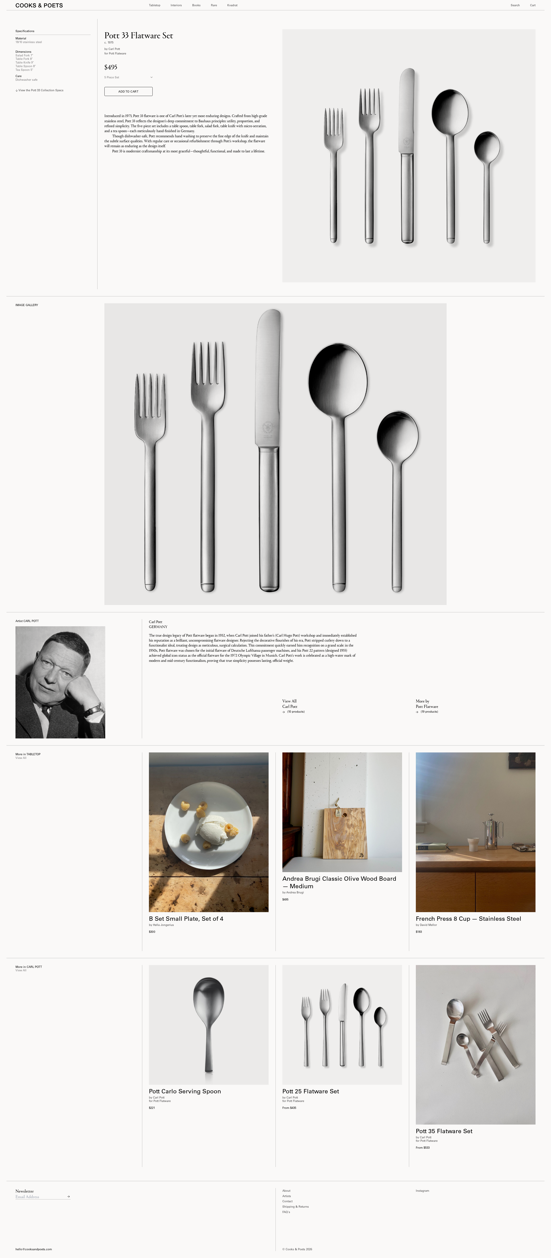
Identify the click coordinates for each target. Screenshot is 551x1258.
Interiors (176, 5)
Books (196, 5)
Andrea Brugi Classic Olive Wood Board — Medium (340, 882)
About (286, 1190)
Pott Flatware (117, 53)
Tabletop (154, 5)
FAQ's (286, 1212)
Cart (533, 5)
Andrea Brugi (295, 892)
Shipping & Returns (295, 1206)
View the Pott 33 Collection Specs (40, 90)
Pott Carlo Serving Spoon (185, 1091)
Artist (27, 621)
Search (515, 5)
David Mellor (428, 925)
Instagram (422, 1190)
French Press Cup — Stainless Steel (468, 918)
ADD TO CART (128, 91)
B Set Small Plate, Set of (186, 918)
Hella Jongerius (163, 925)
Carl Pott (114, 49)
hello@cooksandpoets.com (33, 1249)
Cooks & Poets (296, 1249)
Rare (214, 5)
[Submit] (69, 1196)
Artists (286, 1196)
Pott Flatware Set (310, 1091)
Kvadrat (232, 5)
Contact (287, 1201)
